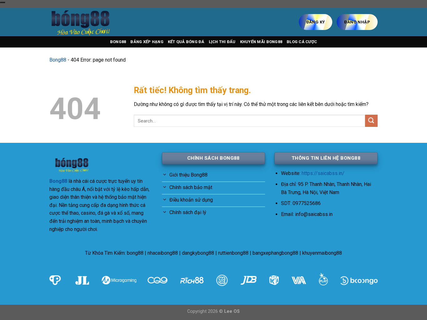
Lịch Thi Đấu (222, 41)
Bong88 (118, 41)
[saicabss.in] (80, 22)
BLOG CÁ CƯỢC (302, 41)
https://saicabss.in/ (323, 173)
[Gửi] (371, 121)
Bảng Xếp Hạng (146, 41)
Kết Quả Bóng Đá (186, 41)
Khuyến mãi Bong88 (261, 41)
